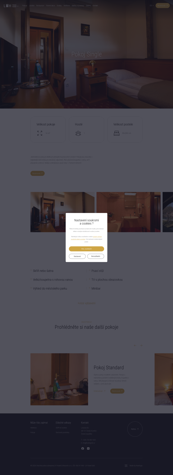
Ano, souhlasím (86, 249)
